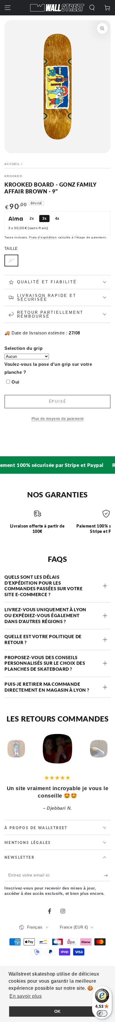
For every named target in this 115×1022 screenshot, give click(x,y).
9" (11, 260)
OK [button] (57, 1011)
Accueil (12, 164)
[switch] (102, 1013)
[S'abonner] (107, 875)
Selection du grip (23, 348)
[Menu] (7, 8)
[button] (92, 8)
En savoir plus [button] (25, 996)
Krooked (13, 176)
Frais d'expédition (43, 237)
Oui (15, 381)
